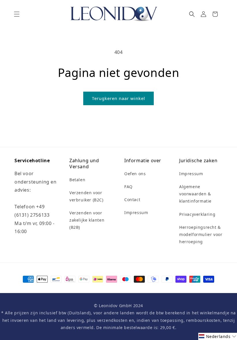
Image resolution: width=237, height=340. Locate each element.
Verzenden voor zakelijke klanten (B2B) (86, 220)
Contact (132, 199)
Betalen (77, 179)
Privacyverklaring (197, 214)
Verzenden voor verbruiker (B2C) (86, 196)
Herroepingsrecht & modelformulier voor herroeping (200, 234)
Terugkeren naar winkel (118, 98)
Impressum (136, 212)
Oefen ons (135, 173)
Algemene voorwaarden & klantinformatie (195, 194)
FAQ (128, 186)
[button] (17, 14)
